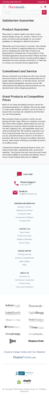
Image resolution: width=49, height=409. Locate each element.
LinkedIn (33, 399)
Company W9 (24, 221)
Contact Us (42, 2)
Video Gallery (24, 261)
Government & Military (24, 217)
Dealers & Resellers (24, 239)
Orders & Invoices (24, 236)
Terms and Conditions (24, 287)
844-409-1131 (15, 2)
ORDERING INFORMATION (24, 203)
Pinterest (24, 399)
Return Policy (24, 243)
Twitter (16, 399)
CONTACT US (24, 229)
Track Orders (24, 232)
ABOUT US (24, 273)
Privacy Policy (24, 283)
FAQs (24, 265)
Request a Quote (24, 207)
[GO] (44, 12)
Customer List (24, 276)
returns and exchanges (19, 39)
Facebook (7, 399)
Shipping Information (24, 210)
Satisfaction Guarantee (24, 280)
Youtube (41, 399)
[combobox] (24, 12)
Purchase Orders (24, 214)
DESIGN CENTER (24, 251)
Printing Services (24, 254)
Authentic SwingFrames (24, 258)
